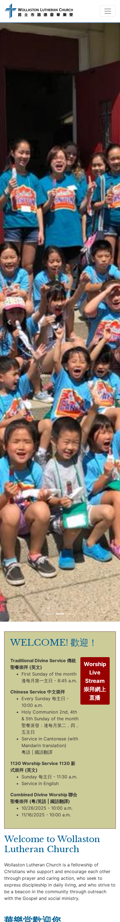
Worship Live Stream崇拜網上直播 (95, 681)
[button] (9, 322)
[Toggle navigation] (108, 11)
